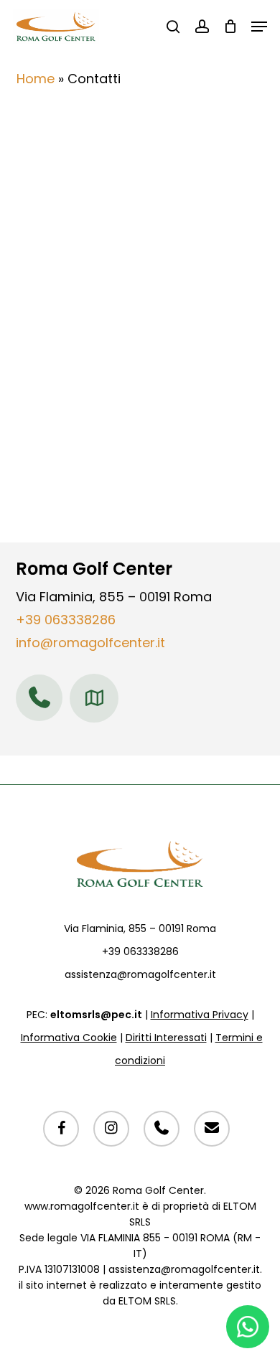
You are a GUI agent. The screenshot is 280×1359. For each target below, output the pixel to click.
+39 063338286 (66, 620)
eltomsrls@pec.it (96, 1014)
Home (36, 79)
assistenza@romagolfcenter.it (140, 974)
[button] (259, 26)
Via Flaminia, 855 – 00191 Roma (140, 928)
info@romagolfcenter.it (90, 643)
